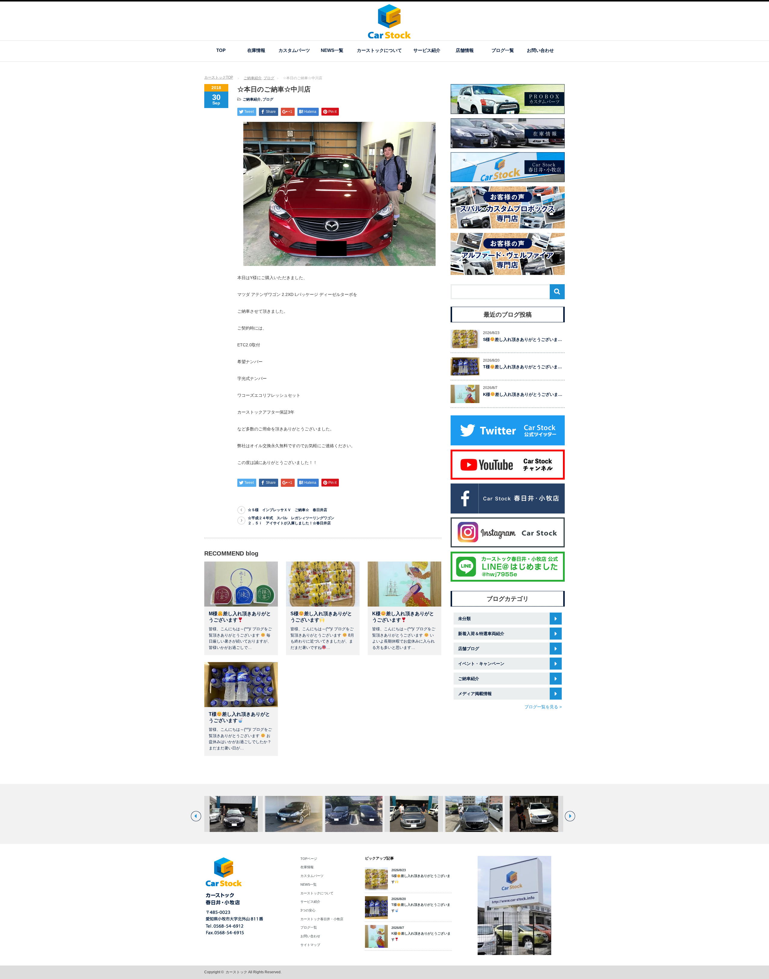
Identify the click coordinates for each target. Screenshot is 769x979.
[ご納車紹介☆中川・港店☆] (474, 814)
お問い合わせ (540, 50)
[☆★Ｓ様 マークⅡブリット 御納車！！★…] (534, 814)
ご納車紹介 (253, 78)
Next (570, 816)
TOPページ (308, 858)
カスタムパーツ (294, 50)
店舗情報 (465, 50)
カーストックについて (379, 50)
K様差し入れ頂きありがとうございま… (522, 394)
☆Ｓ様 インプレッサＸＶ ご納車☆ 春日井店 (287, 510)
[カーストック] (389, 35)
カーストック (236, 972)
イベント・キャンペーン (481, 663)
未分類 (464, 618)
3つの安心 (307, 910)
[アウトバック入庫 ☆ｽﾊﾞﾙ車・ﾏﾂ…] (293, 814)
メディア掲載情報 (475, 693)
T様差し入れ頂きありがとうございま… (522, 366)
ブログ (268, 78)
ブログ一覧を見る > (543, 706)
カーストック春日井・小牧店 (321, 919)
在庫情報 (256, 50)
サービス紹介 (426, 50)
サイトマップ (310, 945)
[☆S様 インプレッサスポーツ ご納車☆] (353, 814)
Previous (196, 816)
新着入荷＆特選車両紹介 (481, 633)
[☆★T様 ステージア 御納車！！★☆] (413, 814)
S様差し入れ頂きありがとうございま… (522, 339)
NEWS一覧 (332, 50)
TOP (221, 50)
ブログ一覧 (502, 50)
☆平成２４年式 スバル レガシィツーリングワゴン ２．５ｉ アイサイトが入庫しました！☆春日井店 (293, 520)
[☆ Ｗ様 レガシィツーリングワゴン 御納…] (233, 814)
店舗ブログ (468, 648)
